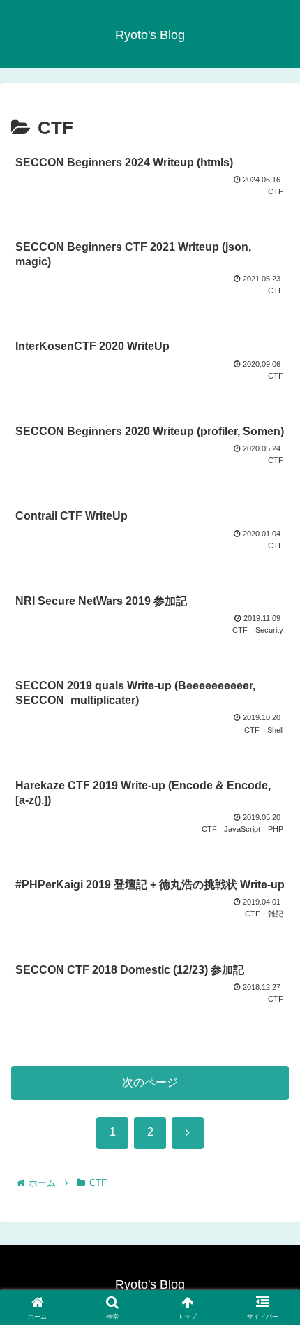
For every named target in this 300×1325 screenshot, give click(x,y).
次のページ (150, 1082)
